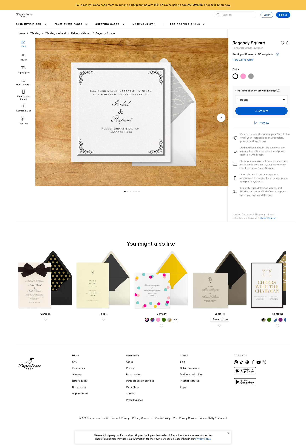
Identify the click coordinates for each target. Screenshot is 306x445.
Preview (23, 60)
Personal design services (140, 380)
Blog (182, 361)
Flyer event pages (69, 24)
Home (21, 33)
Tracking (23, 123)
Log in (267, 14)
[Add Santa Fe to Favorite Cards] (219, 325)
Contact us (78, 368)
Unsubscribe (79, 387)
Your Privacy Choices (185, 418)
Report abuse (80, 393)
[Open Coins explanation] (277, 54)
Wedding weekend (56, 33)
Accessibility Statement (213, 418)
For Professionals (185, 24)
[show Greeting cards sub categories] (123, 24)
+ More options (219, 319)
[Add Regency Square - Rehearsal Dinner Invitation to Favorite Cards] (282, 43)
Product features (189, 380)
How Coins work (243, 60)
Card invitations (29, 24)
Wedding (35, 33)
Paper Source (268, 218)
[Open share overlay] (288, 42)
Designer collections (191, 374)
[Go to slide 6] (136, 191)
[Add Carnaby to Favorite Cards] (161, 326)
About (129, 361)
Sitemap (77, 374)
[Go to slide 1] (125, 191)
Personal (243, 100)
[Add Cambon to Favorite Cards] (45, 319)
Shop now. (224, 5)
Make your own (144, 24)
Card (23, 46)
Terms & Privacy (120, 418)
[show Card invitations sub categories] (45, 24)
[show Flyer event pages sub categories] (86, 24)
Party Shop (132, 387)
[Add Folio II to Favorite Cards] (103, 319)
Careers (130, 393)
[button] (278, 91)
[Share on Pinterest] (247, 362)
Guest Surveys (23, 84)
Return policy (79, 380)
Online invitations (189, 368)
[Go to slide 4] (130, 191)
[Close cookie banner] (228, 433)
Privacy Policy (203, 438)
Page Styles (23, 72)
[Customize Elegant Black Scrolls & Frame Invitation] (131, 112)
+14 (175, 319)
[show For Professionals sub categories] (204, 24)
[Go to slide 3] (127, 191)
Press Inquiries (134, 399)
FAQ (74, 361)
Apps (183, 387)
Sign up (283, 14)
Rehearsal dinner (80, 33)
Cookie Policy (162, 418)
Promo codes (133, 374)
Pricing (130, 368)
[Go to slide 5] (133, 191)
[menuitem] (31, 24)
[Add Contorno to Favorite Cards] (278, 326)
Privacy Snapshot (142, 418)
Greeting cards (107, 24)
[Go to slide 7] (139, 191)
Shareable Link (23, 111)
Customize (261, 111)
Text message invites (23, 98)
